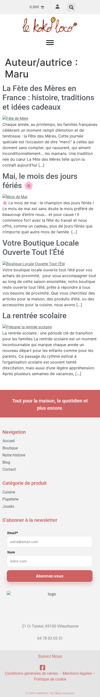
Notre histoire (13, 455)
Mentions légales (77, 673)
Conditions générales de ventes (31, 673)
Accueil (8, 441)
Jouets (8, 506)
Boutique (10, 448)
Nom (11, 552)
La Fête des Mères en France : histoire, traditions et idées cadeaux (48, 98)
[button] (71, 7)
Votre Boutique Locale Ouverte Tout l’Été (40, 247)
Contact (9, 469)
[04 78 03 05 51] (50, 633)
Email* (12, 533)
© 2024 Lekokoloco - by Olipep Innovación (50, 693)
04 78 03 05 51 (50, 638)
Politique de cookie (50, 679)
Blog (6, 462)
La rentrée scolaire (34, 315)
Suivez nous (50, 656)
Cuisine (8, 492)
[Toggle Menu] (50, 42)
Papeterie (10, 499)
